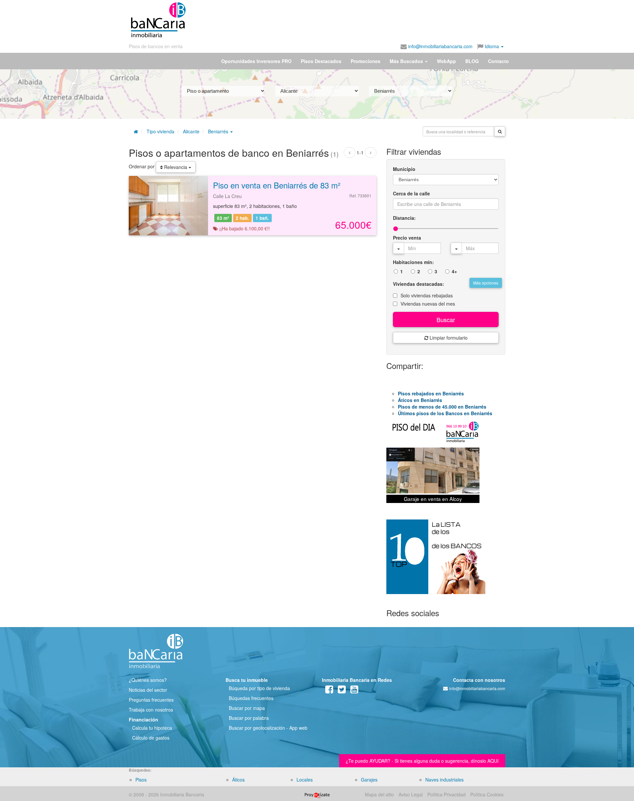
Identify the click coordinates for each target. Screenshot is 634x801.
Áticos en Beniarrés (420, 400)
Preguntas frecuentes (151, 699)
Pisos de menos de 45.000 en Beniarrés (442, 406)
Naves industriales (444, 779)
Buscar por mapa (247, 708)
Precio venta (407, 237)
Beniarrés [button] (218, 131)
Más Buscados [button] (407, 61)
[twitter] (342, 690)
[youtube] (354, 690)
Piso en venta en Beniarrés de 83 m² (276, 185)
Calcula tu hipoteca (152, 727)
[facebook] (329, 690)
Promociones (365, 61)
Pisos (141, 779)
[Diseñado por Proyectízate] (317, 794)
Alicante (191, 131)
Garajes (369, 779)
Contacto (498, 61)
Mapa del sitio (379, 794)
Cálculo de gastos (150, 737)
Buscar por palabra (249, 718)
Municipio (404, 169)
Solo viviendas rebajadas (427, 295)
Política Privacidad (446, 794)
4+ (454, 271)
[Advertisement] (346, 20)
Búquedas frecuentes (251, 698)
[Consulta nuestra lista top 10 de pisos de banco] (445, 560)
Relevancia (176, 167)
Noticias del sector (148, 689)
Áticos (238, 779)
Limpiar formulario (448, 337)
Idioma (491, 46)
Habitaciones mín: (413, 262)
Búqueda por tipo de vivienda (259, 688)
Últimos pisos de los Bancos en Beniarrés (445, 413)
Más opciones (485, 282)
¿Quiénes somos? (148, 680)
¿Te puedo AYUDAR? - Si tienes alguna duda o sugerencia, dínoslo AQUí (422, 760)
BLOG (472, 61)
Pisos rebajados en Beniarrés (431, 393)
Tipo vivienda (160, 131)
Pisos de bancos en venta (156, 46)
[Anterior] (349, 152)
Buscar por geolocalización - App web (268, 727)
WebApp (446, 61)
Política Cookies (487, 794)
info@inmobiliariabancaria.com (440, 46)
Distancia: (404, 218)
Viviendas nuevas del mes (428, 303)
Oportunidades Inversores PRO (256, 61)
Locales (305, 779)
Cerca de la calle (411, 193)
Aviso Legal (411, 794)
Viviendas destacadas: (418, 284)
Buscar (446, 319)
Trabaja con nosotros (151, 709)
